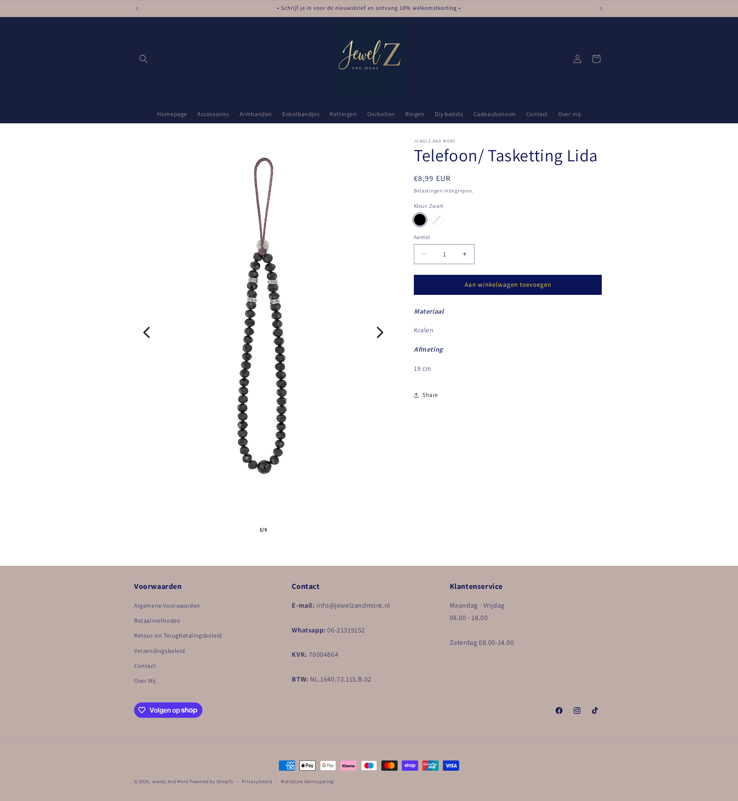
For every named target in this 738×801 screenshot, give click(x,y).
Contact (145, 666)
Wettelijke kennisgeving (307, 781)
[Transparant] (437, 220)
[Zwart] (420, 220)
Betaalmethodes (157, 621)
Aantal (422, 237)
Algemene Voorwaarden (167, 605)
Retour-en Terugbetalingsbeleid (178, 636)
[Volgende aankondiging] (601, 8)
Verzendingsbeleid (159, 651)
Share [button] (430, 395)
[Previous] (146, 332)
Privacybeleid (257, 781)
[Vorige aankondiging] (137, 8)
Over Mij (145, 680)
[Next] (380, 332)
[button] (143, 59)
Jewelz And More (170, 781)
